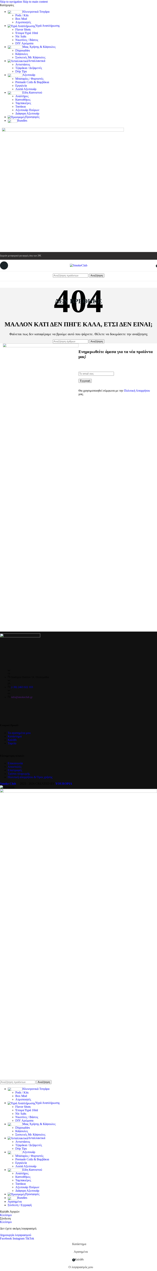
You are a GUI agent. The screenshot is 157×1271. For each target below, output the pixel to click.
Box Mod (21, 18)
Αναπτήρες (22, 96)
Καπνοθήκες (22, 99)
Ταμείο (12, 743)
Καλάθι (12, 739)
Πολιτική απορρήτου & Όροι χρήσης (30, 777)
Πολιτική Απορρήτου (137, 390)
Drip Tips (21, 71)
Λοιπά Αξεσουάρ (25, 89)
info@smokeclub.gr (22, 697)
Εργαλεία (21, 85)
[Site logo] (78, 265)
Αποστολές (14, 766)
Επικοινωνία (15, 763)
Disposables (22, 50)
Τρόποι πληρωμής (19, 773)
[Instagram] (15, 710)
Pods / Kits (22, 15)
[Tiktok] (25, 710)
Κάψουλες (21, 54)
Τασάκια (20, 106)
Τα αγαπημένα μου (19, 733)
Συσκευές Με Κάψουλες (30, 57)
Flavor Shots (23, 29)
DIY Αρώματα (24, 43)
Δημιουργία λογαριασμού (15, 1235)
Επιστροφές (15, 770)
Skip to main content (35, 1)
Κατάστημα (15, 736)
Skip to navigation (11, 1)
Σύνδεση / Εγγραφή (20, 1205)
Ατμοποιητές (23, 22)
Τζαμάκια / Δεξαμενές (28, 68)
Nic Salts (20, 36)
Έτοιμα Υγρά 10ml (26, 33)
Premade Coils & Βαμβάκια (32, 82)
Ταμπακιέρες (23, 103)
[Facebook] (5, 710)
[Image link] (20, 636)
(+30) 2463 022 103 (22, 687)
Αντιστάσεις (22, 64)
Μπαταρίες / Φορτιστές (29, 78)
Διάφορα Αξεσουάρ (27, 113)
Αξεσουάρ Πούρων (27, 110)
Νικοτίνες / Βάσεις (26, 39)
